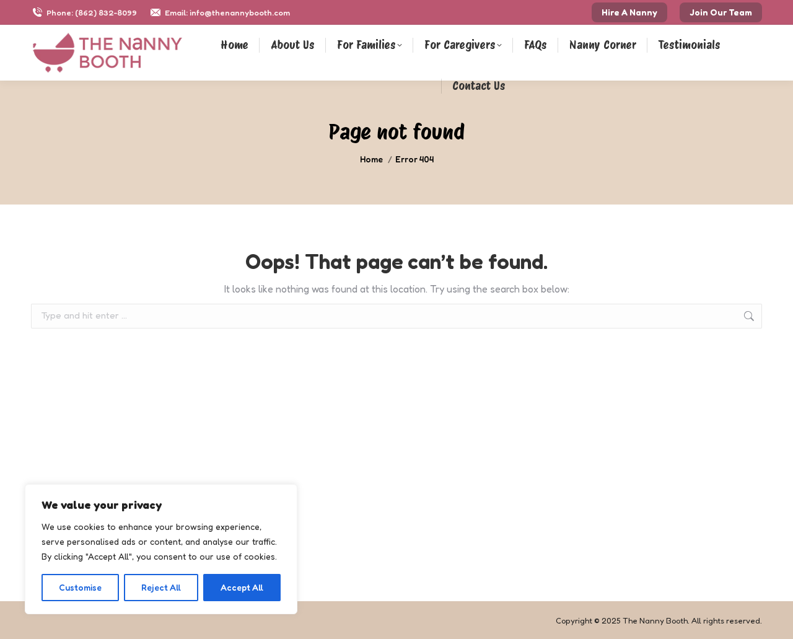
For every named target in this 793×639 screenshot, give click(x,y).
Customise (80, 587)
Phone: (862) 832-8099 (91, 12)
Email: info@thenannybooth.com (227, 12)
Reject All (161, 587)
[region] (161, 549)
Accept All (242, 587)
